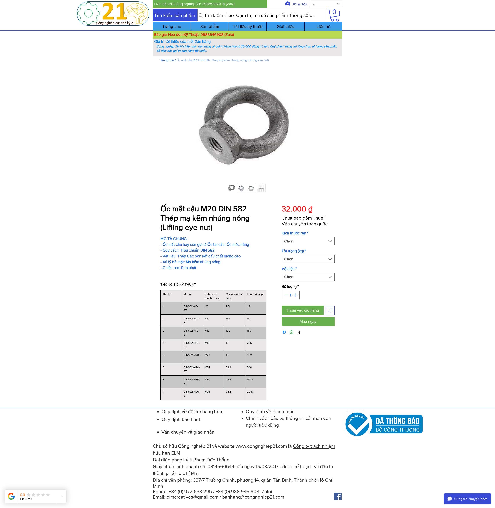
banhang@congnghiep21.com (253, 496)
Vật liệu (289, 268)
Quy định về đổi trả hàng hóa (191, 411)
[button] (210, 4)
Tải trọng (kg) (294, 251)
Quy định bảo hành (181, 419)
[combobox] (308, 241)
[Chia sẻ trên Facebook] (284, 332)
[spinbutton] (290, 295)
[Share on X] (299, 332)
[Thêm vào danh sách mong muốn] (330, 310)
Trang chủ (167, 60)
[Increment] (295, 295)
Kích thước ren (295, 233)
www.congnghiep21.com (261, 446)
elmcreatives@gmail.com (192, 496)
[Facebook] (338, 496)
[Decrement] (285, 295)
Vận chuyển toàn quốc (305, 223)
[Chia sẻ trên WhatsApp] (291, 332)
